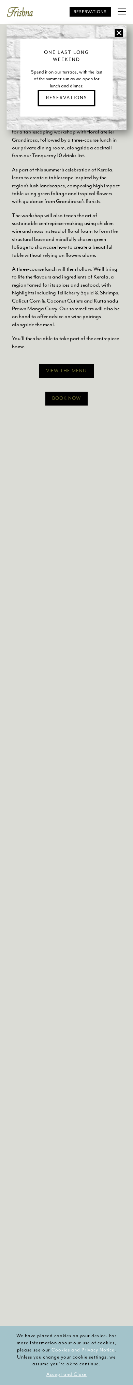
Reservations (90, 12)
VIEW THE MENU (66, 371)
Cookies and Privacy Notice (83, 1350)
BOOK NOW (66, 398)
